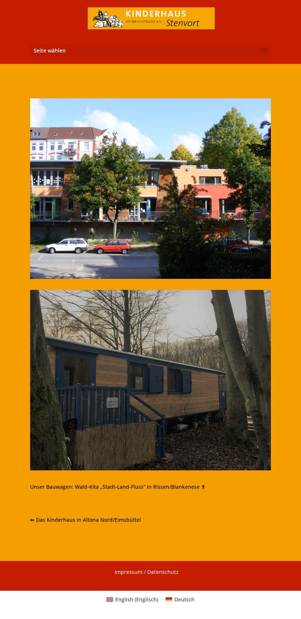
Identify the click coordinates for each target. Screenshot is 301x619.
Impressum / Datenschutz (147, 571)
